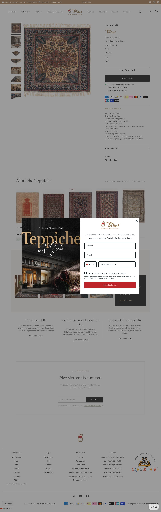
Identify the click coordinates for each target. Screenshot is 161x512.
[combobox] (90, 264)
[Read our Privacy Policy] (134, 276)
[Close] (136, 220)
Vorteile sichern (110, 285)
